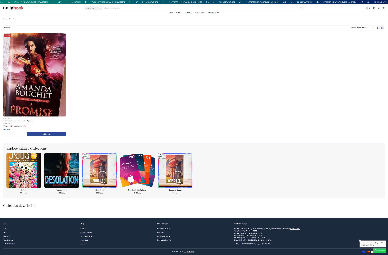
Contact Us (84, 240)
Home (5, 19)
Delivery (83, 229)
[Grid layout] (382, 28)
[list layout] (378, 28)
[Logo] (13, 8)
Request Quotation (163, 236)
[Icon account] (378, 8)
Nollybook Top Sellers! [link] (137, 190)
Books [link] (23, 190)
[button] (93, 8)
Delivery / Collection (163, 229)
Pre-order (160, 232)
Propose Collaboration (164, 240)
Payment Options (86, 232)
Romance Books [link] (175, 190)
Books (5, 232)
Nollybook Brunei (189, 251)
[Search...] (300, 8)
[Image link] (23, 174)
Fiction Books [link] (99, 190)
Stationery (6, 236)
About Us (83, 244)
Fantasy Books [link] (61, 190)
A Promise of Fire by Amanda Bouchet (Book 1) (18, 121)
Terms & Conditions (86, 236)
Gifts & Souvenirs (9, 244)
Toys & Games (8, 240)
